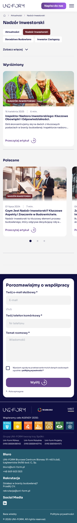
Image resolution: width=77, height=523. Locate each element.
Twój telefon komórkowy (24, 315)
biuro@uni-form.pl (14, 467)
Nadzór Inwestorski (36, 15)
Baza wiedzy (10, 514)
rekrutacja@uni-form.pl (16, 490)
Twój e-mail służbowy (22, 292)
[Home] (4, 15)
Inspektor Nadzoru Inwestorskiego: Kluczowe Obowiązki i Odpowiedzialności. (38, 75)
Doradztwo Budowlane (18, 39)
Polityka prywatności (62, 514)
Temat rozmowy (18, 332)
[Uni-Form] (13, 6)
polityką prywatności (32, 370)
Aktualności (16, 15)
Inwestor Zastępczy (48, 39)
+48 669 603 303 (12, 471)
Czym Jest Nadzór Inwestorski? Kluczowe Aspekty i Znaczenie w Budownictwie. (27, 173)
